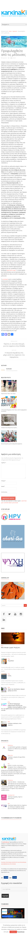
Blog (2, 645)
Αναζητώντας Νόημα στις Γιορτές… (9, 427)
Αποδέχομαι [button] (13, 931)
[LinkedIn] (3, 619)
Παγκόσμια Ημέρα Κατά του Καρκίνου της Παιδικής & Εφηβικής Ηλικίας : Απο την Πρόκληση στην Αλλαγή (17, 806)
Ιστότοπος (4, 492)
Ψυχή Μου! (11, 660)
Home (10, 31)
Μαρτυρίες (10, 755)
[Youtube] (15, 614)
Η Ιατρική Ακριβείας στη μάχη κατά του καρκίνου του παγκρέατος (14, 355)
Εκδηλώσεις (10, 745)
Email (3, 486)
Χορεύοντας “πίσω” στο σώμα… (8, 393)
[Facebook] (3, 614)
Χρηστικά (15, 31)
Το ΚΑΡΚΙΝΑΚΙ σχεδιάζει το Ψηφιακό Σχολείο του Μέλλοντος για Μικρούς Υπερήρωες (17, 748)
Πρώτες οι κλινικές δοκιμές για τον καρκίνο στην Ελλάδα (14, 345)
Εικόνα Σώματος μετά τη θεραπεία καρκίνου (11, 443)
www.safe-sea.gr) (11, 270)
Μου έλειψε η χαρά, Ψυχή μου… (11, 647)
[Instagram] (20, 614)
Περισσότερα (20, 931)
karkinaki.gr (6, 842)
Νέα (9, 763)
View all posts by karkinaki (12, 370)
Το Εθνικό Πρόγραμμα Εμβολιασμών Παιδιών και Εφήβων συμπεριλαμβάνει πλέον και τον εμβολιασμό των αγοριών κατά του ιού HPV (13, 707)
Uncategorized (11, 795)
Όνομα (3, 480)
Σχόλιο (3, 462)
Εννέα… (10, 675)
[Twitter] (9, 614)
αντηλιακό (5, 279)
